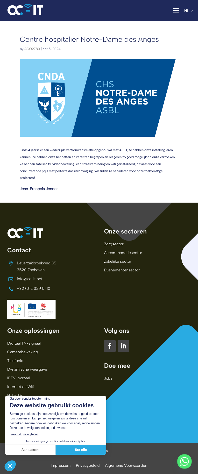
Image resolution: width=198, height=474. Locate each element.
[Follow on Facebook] (110, 346)
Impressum (61, 466)
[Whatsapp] (184, 461)
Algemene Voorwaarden (126, 466)
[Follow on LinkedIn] (123, 346)
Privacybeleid (88, 466)
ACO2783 (32, 49)
